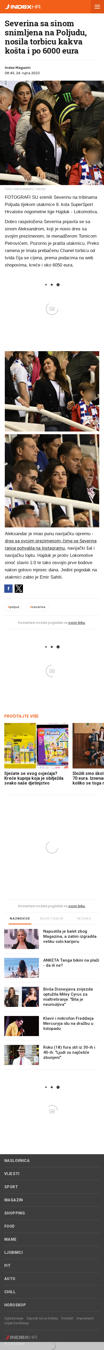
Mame (10, 1239)
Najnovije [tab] (20, 918)
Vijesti (11, 1174)
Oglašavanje (13, 1318)
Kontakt (67, 1318)
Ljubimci (13, 1252)
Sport (11, 1187)
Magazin (13, 1200)
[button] (97, 6)
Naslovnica (17, 1160)
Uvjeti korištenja (16, 1323)
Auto (9, 1279)
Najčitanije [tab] (52, 918)
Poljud (13, 607)
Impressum (85, 1318)
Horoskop (15, 1305)
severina (37, 607)
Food (9, 1226)
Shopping (14, 1213)
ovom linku (76, 623)
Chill (9, 1292)
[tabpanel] (52, 999)
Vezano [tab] (84, 918)
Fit (7, 1265)
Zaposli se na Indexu (42, 1318)
